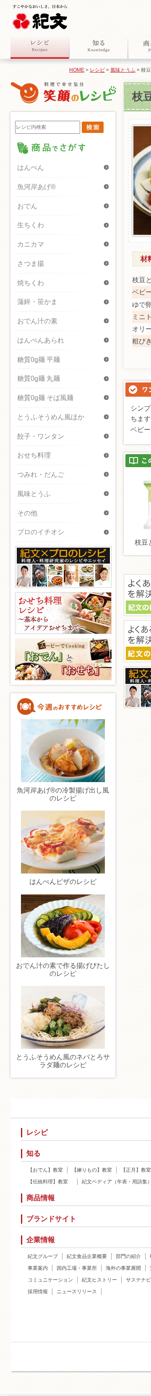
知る (98, 46)
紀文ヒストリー (99, 1280)
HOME (76, 70)
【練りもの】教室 (92, 1170)
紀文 (39, 15)
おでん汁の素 (37, 321)
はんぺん (30, 167)
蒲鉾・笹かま (37, 301)
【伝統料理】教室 (50, 1182)
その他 (27, 513)
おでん (27, 206)
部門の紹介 (128, 1256)
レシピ (39, 46)
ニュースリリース (77, 1292)
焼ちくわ (30, 282)
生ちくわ (30, 225)
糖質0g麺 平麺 (38, 359)
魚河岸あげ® (36, 186)
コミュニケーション (50, 1280)
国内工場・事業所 (77, 1268)
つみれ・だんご (40, 474)
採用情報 (38, 1292)
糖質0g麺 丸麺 (38, 378)
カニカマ (30, 244)
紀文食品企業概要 (87, 1256)
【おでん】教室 (45, 1170)
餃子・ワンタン (40, 436)
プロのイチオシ (40, 532)
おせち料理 (34, 455)
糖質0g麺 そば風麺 (45, 397)
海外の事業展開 (123, 1268)
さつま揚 (30, 263)
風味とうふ (122, 70)
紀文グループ (43, 1256)
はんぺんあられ (40, 340)
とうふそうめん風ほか (50, 417)
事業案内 (38, 1268)
